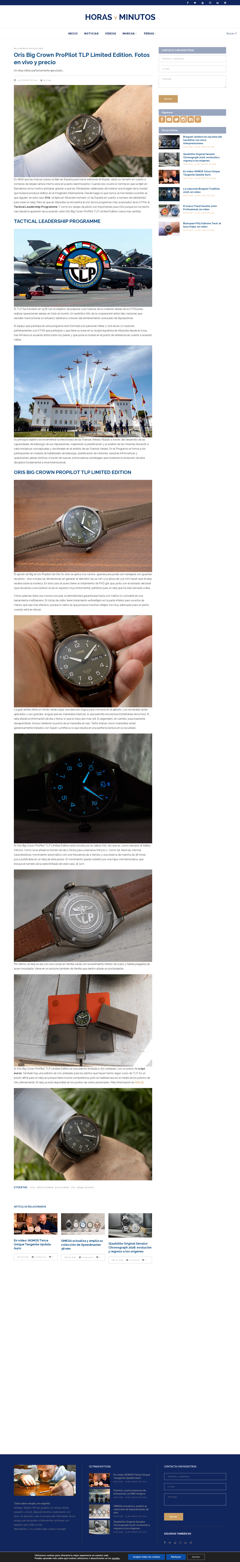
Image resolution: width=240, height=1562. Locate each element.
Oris (41, 48)
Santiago (47, 80)
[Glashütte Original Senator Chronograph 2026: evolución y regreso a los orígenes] (130, 1225)
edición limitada (45, 1187)
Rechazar (176, 1556)
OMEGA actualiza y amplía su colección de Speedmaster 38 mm (82, 1244)
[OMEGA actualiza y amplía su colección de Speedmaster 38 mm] (83, 1224)
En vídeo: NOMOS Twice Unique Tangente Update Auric (32, 1244)
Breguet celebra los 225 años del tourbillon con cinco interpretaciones (202, 140)
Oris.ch (139, 1082)
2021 (32, 1187)
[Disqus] (83, 1312)
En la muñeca (21, 48)
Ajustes (196, 1556)
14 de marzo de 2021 (27, 80)
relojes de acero (85, 1187)
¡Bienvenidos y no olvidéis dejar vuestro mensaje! (40, 1529)
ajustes (116, 1558)
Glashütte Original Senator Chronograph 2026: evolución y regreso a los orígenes (130, 1247)
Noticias (33, 48)
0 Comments (41, 1257)
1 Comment (134, 1260)
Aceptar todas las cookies (146, 1556)
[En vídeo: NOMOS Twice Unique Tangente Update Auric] (35, 1224)
